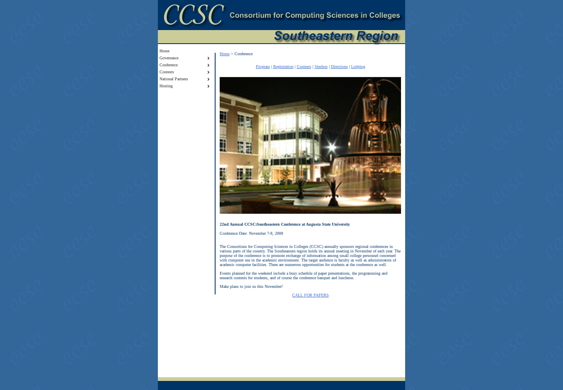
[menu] (184, 68)
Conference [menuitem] (169, 65)
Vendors (321, 66)
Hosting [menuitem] (166, 86)
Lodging (358, 66)
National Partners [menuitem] (174, 79)
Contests (304, 66)
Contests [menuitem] (167, 72)
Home (225, 53)
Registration (283, 66)
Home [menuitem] (164, 51)
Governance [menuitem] (169, 58)
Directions (339, 66)
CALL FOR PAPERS (310, 295)
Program (263, 66)
